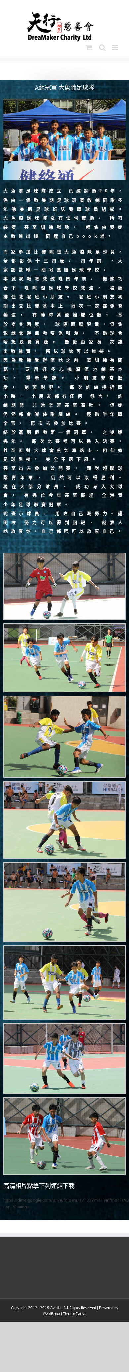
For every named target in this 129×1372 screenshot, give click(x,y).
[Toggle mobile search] (102, 47)
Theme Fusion (75, 1313)
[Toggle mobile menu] (115, 47)
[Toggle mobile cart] (89, 47)
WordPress (51, 1313)
